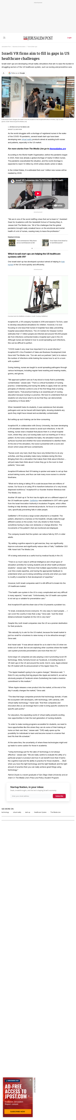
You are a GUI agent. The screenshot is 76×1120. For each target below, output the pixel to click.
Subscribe (59, 796)
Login (69, 38)
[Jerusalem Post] (38, 38)
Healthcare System (40, 812)
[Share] (4, 73)
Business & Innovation (19, 46)
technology (5, 812)
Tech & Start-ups (32, 46)
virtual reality (26, 139)
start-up (27, 812)
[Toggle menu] (4, 37)
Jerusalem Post (6, 46)
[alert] (18, 1097)
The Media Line (55, 812)
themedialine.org (57, 148)
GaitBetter (34, 500)
